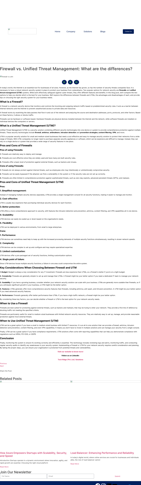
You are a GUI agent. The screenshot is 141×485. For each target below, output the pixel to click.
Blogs (102, 31)
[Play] (64, 82)
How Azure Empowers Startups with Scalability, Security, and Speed (33, 454)
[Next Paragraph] (76, 82)
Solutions (88, 31)
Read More (4, 467)
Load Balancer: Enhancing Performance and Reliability (102, 452)
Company (70, 31)
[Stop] (70, 82)
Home (57, 31)
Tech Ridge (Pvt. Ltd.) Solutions (70, 360)
